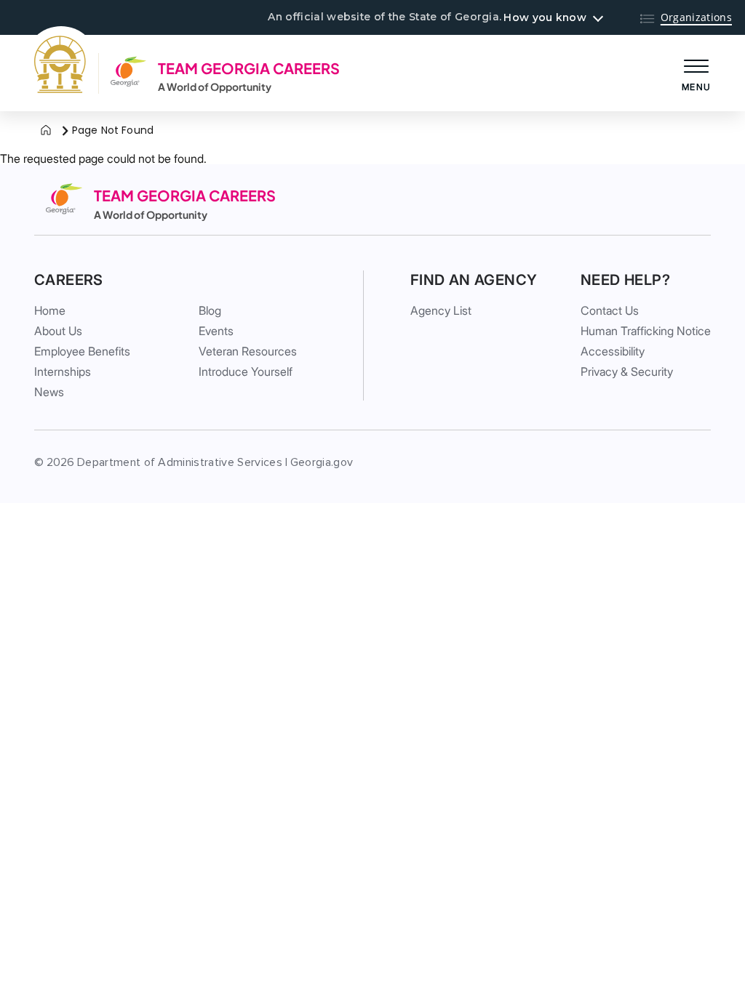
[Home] (45, 131)
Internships (62, 371)
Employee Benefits (82, 351)
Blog (210, 310)
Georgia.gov (322, 462)
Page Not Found (113, 130)
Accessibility (613, 351)
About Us (58, 330)
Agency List (440, 310)
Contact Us (610, 310)
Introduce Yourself (245, 371)
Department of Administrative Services (179, 462)
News (49, 392)
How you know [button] (544, 17)
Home (49, 310)
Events (216, 330)
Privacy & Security (627, 371)
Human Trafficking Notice (646, 330)
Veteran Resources (248, 351)
